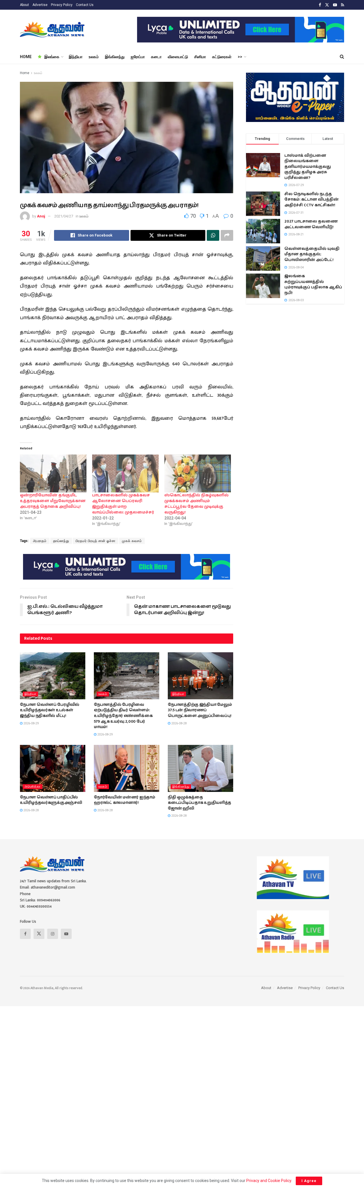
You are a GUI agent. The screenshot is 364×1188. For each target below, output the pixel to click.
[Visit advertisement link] (240, 29)
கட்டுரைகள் (221, 56)
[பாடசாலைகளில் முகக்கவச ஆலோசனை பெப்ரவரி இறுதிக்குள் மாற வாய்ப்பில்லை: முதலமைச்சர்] (125, 474)
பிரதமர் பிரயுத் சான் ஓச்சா (95, 541)
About (24, 5)
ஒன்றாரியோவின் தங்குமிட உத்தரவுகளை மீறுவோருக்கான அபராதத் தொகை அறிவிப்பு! (53, 501)
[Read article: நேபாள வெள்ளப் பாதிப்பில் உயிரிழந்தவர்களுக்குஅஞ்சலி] (52, 768)
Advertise (39, 5)
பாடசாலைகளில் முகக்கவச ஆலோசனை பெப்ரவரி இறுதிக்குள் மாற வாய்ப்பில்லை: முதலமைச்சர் (123, 503)
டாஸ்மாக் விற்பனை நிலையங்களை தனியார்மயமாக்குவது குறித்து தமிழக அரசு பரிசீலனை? (307, 166)
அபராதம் (40, 541)
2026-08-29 (30, 723)
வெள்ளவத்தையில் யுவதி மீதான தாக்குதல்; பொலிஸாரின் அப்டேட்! (312, 254)
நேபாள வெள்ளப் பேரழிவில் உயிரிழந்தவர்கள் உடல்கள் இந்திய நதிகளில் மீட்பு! (49, 710)
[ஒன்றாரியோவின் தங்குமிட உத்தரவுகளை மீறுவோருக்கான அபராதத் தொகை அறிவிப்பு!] (53, 474)
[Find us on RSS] (342, 5)
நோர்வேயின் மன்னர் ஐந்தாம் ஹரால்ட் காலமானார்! (124, 800)
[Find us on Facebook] (320, 5)
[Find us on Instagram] (52, 934)
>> (240, 56)
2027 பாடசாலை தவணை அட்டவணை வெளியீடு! (311, 224)
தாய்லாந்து (61, 541)
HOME (26, 56)
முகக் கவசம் (132, 541)
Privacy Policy (62, 5)
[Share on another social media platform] (227, 235)
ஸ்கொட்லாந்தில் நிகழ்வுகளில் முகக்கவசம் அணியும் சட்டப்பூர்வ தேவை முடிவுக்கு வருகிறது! (196, 503)
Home (24, 73)
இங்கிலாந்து (115, 56)
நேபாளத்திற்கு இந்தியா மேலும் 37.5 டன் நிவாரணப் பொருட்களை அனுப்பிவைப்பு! (200, 710)
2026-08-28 (178, 723)
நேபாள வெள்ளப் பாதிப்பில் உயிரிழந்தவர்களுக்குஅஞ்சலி (51, 800)
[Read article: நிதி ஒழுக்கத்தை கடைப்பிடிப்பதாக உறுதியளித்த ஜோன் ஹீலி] (200, 768)
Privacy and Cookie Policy (268, 1180)
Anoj (41, 216)
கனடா (156, 56)
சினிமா (200, 56)
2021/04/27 (63, 216)
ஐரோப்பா (138, 56)
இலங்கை (51, 56)
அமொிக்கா (32, 786)
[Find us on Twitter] (327, 5)
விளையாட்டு (178, 56)
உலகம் (94, 56)
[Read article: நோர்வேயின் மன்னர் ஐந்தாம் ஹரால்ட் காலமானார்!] (126, 768)
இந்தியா (75, 56)
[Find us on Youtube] (335, 5)
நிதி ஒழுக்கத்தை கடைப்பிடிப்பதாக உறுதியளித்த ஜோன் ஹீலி (199, 803)
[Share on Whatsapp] (213, 235)
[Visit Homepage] (53, 30)
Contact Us (85, 5)
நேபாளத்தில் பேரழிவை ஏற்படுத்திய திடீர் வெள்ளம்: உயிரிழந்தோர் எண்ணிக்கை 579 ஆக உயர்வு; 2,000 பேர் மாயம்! (123, 716)
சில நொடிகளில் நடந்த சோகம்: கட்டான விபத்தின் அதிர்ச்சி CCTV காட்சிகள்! (311, 199)
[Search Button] (342, 57)
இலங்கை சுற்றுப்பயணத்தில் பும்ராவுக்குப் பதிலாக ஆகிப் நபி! (313, 284)
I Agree (309, 1181)
